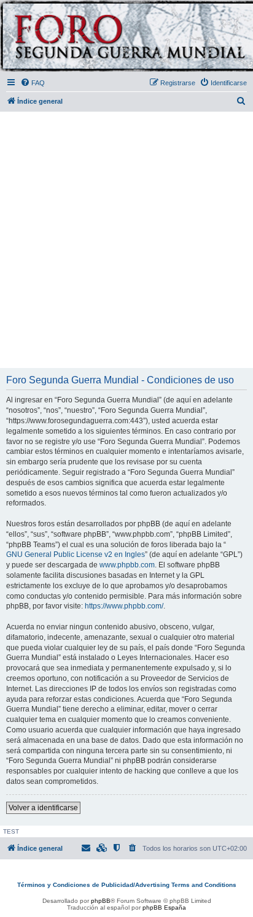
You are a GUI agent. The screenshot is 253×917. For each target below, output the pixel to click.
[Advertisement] (126, 240)
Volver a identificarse (43, 808)
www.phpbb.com (127, 565)
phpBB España (164, 907)
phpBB (101, 900)
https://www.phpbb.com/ (124, 606)
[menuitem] (32, 82)
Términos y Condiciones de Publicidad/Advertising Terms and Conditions (126, 884)
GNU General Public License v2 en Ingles (75, 554)
